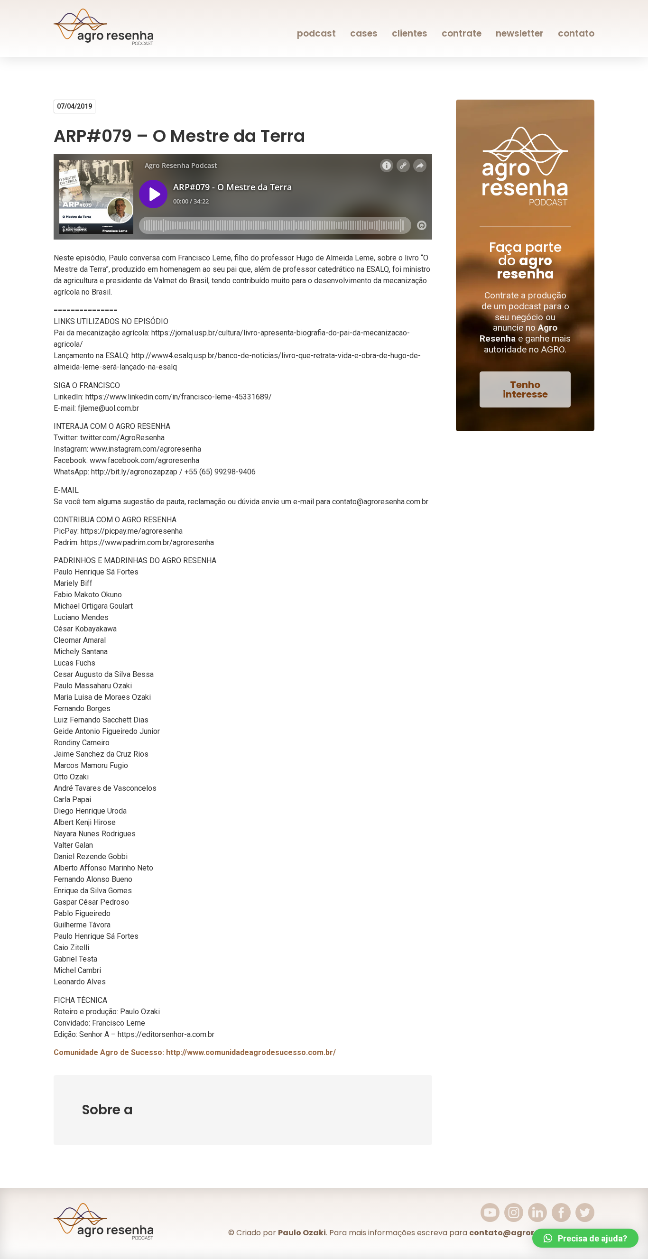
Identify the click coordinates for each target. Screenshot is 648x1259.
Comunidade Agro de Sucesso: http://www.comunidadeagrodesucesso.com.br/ (195, 1052)
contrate (461, 33)
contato (576, 33)
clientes (409, 33)
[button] (525, 389)
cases (364, 33)
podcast (316, 33)
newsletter (520, 33)
